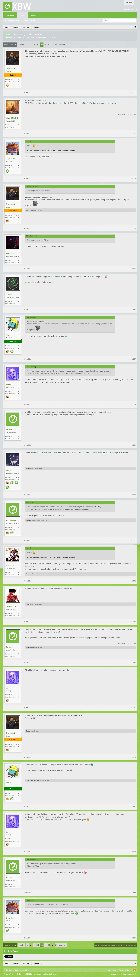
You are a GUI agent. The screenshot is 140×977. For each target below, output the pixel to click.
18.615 (18, 346)
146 (56, 44)
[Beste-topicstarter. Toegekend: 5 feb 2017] (12, 483)
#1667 (134, 359)
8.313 (18, 260)
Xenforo (24, 970)
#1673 (134, 621)
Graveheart (10, 69)
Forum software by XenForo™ (23, 974)
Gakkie (8, 384)
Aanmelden (129, 2)
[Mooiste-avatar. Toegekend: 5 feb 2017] (12, 532)
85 (45, 44)
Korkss (8, 647)
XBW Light (8, 970)
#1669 (134, 445)
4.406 (18, 436)
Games (19, 37)
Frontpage (10, 15)
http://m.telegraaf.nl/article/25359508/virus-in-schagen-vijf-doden (51, 151)
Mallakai (9, 430)
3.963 (18, 165)
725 (19, 654)
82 (34, 44)
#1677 (134, 806)
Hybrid (8, 470)
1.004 (18, 572)
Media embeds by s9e (50, 974)
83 (38, 44)
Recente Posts (29, 20)
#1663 (134, 179)
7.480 (18, 527)
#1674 (134, 662)
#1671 (134, 540)
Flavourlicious (40, 37)
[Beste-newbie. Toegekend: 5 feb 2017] (7, 171)
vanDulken (10, 566)
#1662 (134, 133)
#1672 (134, 581)
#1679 (134, 892)
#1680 (134, 938)
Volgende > (62, 44)
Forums (23, 15)
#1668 (134, 404)
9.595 (18, 391)
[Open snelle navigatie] (135, 27)
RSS (134, 970)
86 (49, 44)
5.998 (18, 613)
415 (19, 125)
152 (19, 301)
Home (114, 970)
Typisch (9, 294)
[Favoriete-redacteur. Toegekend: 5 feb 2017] (7, 487)
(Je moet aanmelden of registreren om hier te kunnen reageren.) (115, 945)
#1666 (134, 309)
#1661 (134, 93)
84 (42, 44)
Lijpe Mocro (11, 606)
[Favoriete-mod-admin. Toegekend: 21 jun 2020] (12, 351)
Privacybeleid (131, 974)
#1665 (134, 269)
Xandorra (29, 780)
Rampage (10, 254)
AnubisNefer (11, 520)
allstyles (37, 780)
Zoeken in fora (13, 20)
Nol (27, 574)
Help (108, 970)
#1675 (134, 708)
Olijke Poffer (11, 159)
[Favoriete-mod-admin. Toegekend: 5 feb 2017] (16, 483)
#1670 (134, 495)
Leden (33, 15)
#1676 (134, 757)
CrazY (28, 520)
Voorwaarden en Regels (118, 974)
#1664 (134, 228)
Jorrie (8, 335)
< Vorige (21, 44)
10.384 (18, 79)
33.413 (18, 477)
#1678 (134, 852)
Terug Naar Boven (125, 970)
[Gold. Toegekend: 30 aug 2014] (7, 85)
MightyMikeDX (12, 118)
